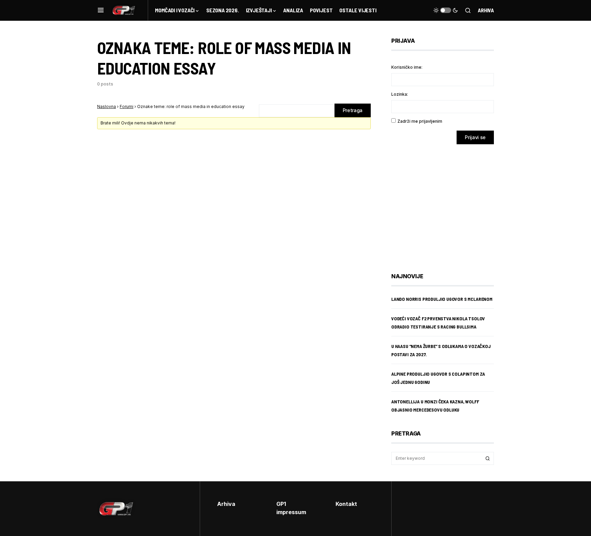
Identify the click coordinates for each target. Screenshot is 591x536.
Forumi (126, 106)
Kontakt (346, 503)
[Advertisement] (446, 203)
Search (488, 458)
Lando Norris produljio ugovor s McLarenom (441, 299)
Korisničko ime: (406, 67)
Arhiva (486, 10)
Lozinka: (399, 94)
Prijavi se (475, 137)
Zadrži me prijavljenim (419, 121)
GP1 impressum (291, 507)
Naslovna (106, 106)
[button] (100, 10)
